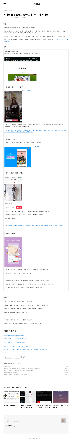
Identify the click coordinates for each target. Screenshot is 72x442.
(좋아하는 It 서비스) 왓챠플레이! (11, 372)
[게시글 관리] (11, 357)
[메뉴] (4, 3)
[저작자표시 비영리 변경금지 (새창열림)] (23, 357)
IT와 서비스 (9, 363)
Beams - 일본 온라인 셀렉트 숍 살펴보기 (14, 335)
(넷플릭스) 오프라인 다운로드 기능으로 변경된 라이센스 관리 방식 (19, 370)
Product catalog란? (8, 366)
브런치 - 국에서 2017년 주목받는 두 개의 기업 (15, 338)
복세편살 (36, 3)
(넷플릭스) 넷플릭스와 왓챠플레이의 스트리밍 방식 (15, 374)
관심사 (5, 363)
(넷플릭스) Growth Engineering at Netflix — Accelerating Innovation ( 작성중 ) (21, 368)
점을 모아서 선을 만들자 (12, 421)
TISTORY (36, 438)
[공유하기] (9, 357)
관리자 (41, 438)
